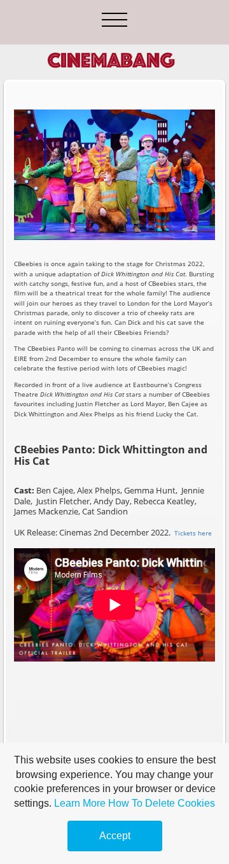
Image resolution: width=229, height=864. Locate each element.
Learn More (80, 803)
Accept (114, 835)
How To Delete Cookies (161, 803)
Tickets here (193, 532)
